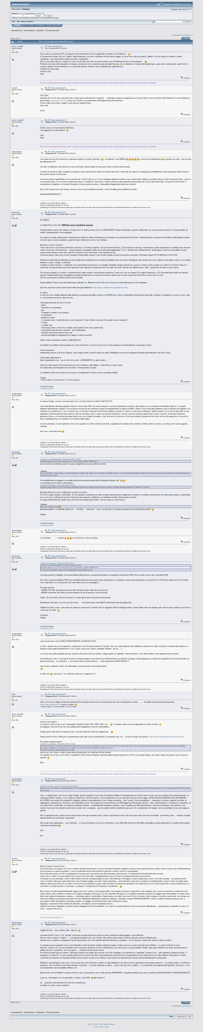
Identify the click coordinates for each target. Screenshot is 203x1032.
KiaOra (15, 859)
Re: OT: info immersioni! (55, 88)
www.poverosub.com (59, 100)
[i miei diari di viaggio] (15, 226)
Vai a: (171, 1016)
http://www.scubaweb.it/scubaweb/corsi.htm (110, 287)
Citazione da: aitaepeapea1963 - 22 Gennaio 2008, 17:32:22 (61, 459)
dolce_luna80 (17, 46)
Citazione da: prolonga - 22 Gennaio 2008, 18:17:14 (58, 563)
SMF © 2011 (99, 1024)
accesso (22, 13)
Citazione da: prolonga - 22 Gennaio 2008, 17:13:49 (58, 485)
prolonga (15, 212)
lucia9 (14, 88)
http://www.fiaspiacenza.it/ (50, 704)
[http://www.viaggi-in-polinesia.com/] (15, 872)
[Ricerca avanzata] (153, 21)
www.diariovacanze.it (47, 388)
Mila (13, 694)
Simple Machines (109, 1024)
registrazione (40, 13)
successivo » (187, 35)
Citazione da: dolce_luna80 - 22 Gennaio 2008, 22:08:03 (59, 786)
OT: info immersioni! (53, 46)
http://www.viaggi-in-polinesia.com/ (51, 917)
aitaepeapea (17, 152)
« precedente (176, 35)
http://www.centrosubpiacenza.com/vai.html (166, 737)
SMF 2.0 (90, 1024)
